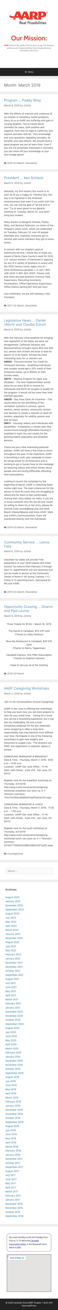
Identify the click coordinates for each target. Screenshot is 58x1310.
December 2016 (14, 1204)
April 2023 (11, 926)
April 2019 (10, 1093)
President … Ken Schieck (23, 178)
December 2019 (14, 1060)
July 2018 (10, 1130)
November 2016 (14, 1208)
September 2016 (14, 1216)
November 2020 (14, 1015)
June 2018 (11, 1134)
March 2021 (11, 999)
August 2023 (12, 913)
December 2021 (14, 962)
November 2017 (14, 1158)
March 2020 (11, 1048)
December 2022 (14, 938)
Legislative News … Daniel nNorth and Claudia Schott (25, 322)
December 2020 (14, 1011)
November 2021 (14, 966)
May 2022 (10, 950)
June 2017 (11, 1179)
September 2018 (14, 1122)
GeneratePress (29, 1305)
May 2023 (10, 921)
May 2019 (10, 1089)
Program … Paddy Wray (22, 100)
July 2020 (10, 1032)
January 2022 (12, 958)
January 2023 (12, 934)
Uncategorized (15, 853)
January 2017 (12, 1199)
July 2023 (10, 917)
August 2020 (12, 1028)
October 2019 (12, 1069)
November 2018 (14, 1114)
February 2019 (13, 1101)
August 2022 (12, 942)
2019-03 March (15, 163)
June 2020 (11, 1036)
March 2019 (11, 1097)
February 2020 (13, 1052)
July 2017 (10, 1175)
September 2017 (14, 1167)
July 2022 (10, 946)
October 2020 (13, 1020)
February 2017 (13, 1195)
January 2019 (12, 1105)
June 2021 (11, 987)
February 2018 (13, 1150)
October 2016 (12, 1212)
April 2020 (11, 1044)
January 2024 (12, 901)
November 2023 (14, 905)
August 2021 (12, 979)
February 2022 (13, 954)
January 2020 (12, 1056)
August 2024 (12, 897)
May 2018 (10, 1138)
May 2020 (10, 1040)
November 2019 (14, 1065)
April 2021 (10, 995)
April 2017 (10, 1187)
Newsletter (31, 163)
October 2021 (12, 970)
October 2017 (12, 1163)
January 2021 (12, 1007)
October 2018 (12, 1118)
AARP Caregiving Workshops (26, 688)
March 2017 (11, 1191)
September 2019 (14, 1073)
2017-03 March (15, 305)
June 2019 (11, 1085)
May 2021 (10, 991)
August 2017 (12, 1171)
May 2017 (10, 1183)
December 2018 (14, 1109)
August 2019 (12, 1077)
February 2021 (13, 1003)
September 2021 (14, 975)
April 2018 (10, 1142)
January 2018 (12, 1154)
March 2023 (11, 930)
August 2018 (12, 1126)
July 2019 (10, 1081)
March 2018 (11, 1146)
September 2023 (14, 909)
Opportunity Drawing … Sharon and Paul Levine (28, 609)
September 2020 (14, 1024)
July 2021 (10, 983)
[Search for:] (29, 871)
